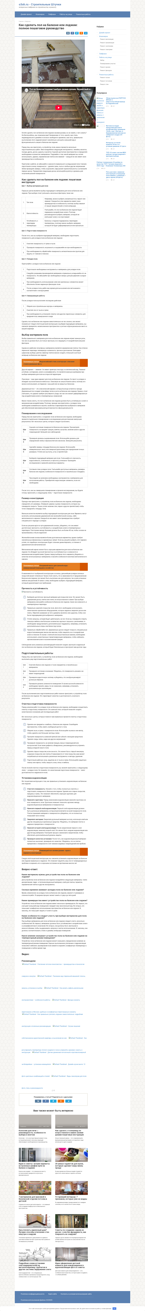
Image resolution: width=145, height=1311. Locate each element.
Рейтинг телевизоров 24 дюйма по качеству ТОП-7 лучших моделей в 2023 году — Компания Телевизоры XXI (111, 164)
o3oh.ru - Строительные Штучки (40, 4)
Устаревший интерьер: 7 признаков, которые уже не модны (71, 1198)
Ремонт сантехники (106, 46)
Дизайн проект (26, 14)
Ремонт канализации (107, 43)
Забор (102, 60)
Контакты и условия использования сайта (76, 1294)
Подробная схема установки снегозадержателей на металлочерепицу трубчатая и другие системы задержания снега (35, 1266)
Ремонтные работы (83, 14)
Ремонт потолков (106, 81)
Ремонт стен (104, 84)
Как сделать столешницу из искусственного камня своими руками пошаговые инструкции (69, 1132)
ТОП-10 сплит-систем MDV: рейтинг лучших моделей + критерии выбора (116, 154)
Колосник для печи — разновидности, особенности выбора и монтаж (32, 1132)
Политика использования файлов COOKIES (36, 1300)
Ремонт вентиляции (106, 39)
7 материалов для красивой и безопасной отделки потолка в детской (33, 1199)
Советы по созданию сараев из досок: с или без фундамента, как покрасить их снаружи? (70, 1232)
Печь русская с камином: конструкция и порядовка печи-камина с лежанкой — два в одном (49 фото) (116, 174)
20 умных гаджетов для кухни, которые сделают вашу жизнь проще (69, 1166)
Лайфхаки (52, 14)
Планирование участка (107, 63)
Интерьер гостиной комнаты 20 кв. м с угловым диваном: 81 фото (116, 144)
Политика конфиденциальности (32, 1294)
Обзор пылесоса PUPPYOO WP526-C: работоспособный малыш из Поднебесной (116, 100)
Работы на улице (66, 14)
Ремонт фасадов (106, 70)
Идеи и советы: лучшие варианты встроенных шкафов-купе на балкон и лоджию (34, 1166)
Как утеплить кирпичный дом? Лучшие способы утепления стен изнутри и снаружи (34, 1232)
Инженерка (40, 14)
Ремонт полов (105, 77)
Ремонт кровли (105, 67)
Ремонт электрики (106, 49)
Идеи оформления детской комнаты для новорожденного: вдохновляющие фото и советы (70, 1265)
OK (114, 1308)
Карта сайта (52, 1294)
